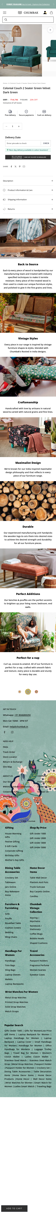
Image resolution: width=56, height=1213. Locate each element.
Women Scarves (38, 969)
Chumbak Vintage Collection (36, 908)
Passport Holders (39, 960)
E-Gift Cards (11, 846)
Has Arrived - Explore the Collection (28, 4)
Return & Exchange (12, 761)
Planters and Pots (39, 882)
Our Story (8, 781)
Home (5, 83)
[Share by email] (24, 166)
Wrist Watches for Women (21, 991)
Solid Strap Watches (15, 1006)
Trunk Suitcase (37, 886)
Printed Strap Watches (16, 1002)
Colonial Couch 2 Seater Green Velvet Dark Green (28, 83)
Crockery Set (11, 877)
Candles (34, 896)
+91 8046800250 (22, 715)
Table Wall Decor (38, 877)
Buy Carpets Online (40, 891)
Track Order (9, 752)
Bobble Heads (37, 938)
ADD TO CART (14, 1208)
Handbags (10, 960)
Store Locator (10, 756)
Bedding (9, 932)
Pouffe (8, 918)
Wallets (9, 979)
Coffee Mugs (36, 933)
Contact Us (43, 791)
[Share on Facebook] (11, 166)
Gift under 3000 (38, 842)
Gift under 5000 (38, 847)
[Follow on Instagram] (12, 732)
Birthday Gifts (12, 855)
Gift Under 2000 (38, 838)
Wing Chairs (11, 937)
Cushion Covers (13, 927)
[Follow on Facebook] (4, 732)
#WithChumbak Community (17, 786)
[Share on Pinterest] (20, 166)
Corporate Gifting (14, 850)
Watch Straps (12, 1011)
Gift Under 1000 (38, 833)
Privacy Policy (44, 781)
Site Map (7, 766)
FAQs (5, 747)
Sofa (7, 913)
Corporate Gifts (11, 791)
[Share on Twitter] (15, 166)
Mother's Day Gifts (14, 860)
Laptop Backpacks (14, 983)
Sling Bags (10, 969)
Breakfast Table (13, 923)
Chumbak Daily (10, 796)
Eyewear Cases (37, 974)
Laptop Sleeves (12, 974)
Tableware (10, 882)
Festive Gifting (12, 841)
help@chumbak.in (19, 726)
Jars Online (10, 886)
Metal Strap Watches (15, 997)
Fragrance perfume (39, 965)
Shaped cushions (38, 943)
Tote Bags (10, 965)
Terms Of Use (44, 786)
